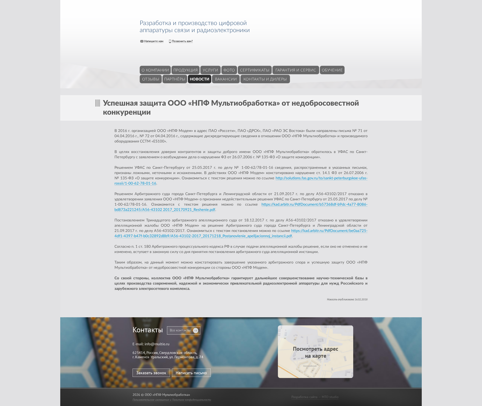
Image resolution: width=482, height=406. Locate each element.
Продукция (185, 70)
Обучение (332, 70)
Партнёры (174, 79)
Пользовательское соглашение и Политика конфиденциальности (172, 399)
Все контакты (180, 330)
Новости (199, 79)
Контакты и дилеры (265, 79)
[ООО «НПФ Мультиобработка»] (169, 11)
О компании (155, 70)
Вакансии (226, 79)
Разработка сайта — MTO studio (315, 397)
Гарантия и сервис (295, 70)
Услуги (210, 70)
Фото (229, 70)
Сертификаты (255, 70)
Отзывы (150, 79)
